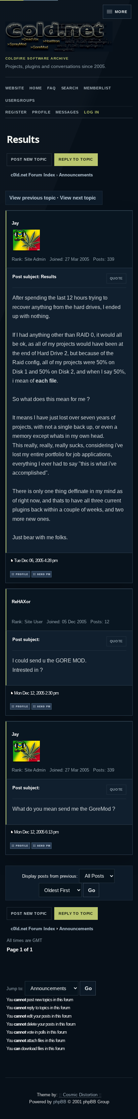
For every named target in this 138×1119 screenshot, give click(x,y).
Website (14, 88)
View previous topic (32, 198)
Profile (41, 112)
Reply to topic (76, 159)
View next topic (78, 198)
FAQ (51, 88)
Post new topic (29, 159)
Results (23, 139)
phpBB (59, 1101)
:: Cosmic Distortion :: (80, 1094)
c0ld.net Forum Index (33, 174)
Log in (91, 112)
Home (35, 88)
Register (16, 112)
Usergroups (20, 100)
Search (70, 88)
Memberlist (97, 88)
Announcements (76, 174)
